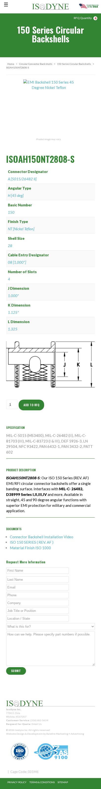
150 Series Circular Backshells (74, 63)
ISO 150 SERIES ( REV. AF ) (31, 542)
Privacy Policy (16, 782)
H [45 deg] (16, 195)
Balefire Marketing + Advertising (65, 733)
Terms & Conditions (42, 782)
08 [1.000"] (17, 262)
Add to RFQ (31, 405)
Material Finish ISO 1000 (30, 548)
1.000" (13, 295)
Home (10, 63)
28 (10, 245)
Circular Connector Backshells (35, 63)
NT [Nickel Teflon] (21, 229)
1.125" (13, 312)
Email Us (37, 723)
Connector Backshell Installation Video (41, 537)
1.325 (12, 329)
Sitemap (63, 782)
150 (11, 212)
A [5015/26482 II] (22, 179)
